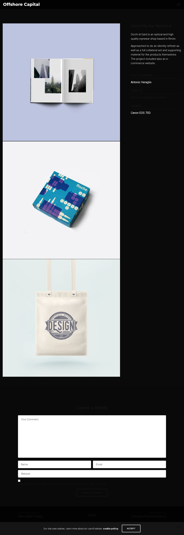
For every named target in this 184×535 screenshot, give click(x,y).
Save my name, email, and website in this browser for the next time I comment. (62, 484)
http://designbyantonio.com (148, 97)
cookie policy (110, 528)
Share (92, 515)
